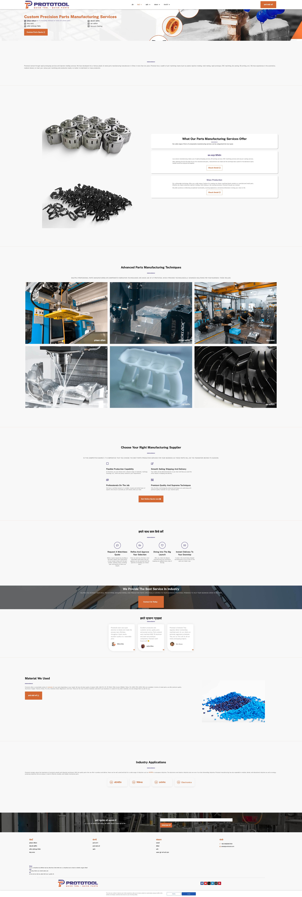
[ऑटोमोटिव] (111, 782)
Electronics (186, 782)
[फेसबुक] (202, 883)
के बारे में (166, 4)
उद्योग (147, 4)
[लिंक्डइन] (212, 883)
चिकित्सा (140, 782)
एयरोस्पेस (162, 782)
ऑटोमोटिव (151, 772)
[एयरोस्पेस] (156, 782)
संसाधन (156, 4)
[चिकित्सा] (133, 782)
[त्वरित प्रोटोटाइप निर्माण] (66, 377)
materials (50, 687)
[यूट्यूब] (205, 883)
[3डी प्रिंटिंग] (151, 377)
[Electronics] (178, 782)
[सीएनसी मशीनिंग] (151, 313)
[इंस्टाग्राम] (216, 883)
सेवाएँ (138, 4)
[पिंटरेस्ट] (219, 883)
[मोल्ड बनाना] (235, 313)
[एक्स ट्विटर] (209, 883)
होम (132, 4)
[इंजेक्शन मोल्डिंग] (66, 313)
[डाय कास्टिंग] (235, 377)
